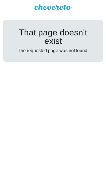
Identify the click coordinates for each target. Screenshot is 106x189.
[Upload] (89, 7)
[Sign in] (99, 7)
